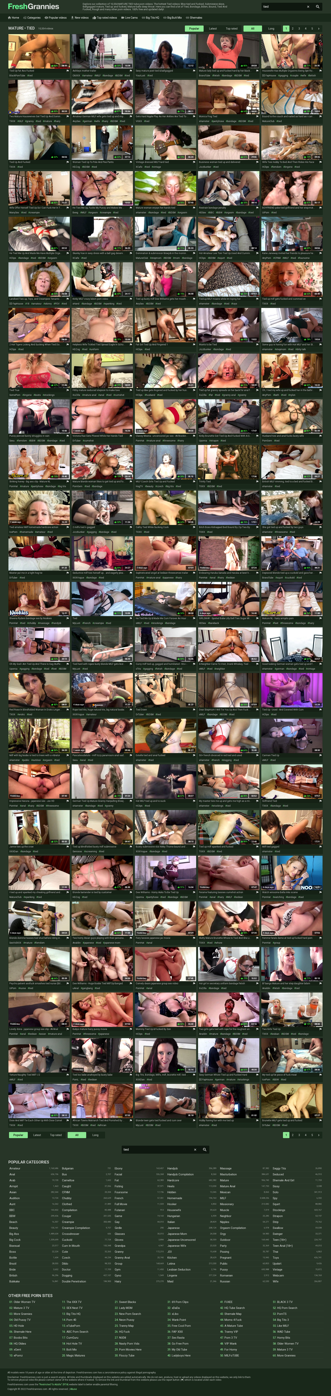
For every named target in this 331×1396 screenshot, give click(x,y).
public (26, 760)
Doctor (66, 1269)
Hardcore (173, 1180)
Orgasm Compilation (233, 1228)
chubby (32, 623)
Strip (276, 1222)
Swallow (278, 1228)
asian (43, 1034)
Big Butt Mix (172, 18)
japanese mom (112, 942)
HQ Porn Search (287, 1308)
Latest (213, 28)
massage (44, 623)
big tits (62, 486)
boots (38, 395)
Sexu (12, 440)
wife (304, 75)
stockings (49, 395)
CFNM (277, 258)
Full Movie (121, 1204)
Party (223, 1245)
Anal (12, 1174)
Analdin (77, 942)
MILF (98, 75)
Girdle (118, 1228)
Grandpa (120, 1245)
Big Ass (14, 1234)
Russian (225, 1281)
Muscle (224, 1210)
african (102, 1125)
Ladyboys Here (181, 1355)
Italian (171, 1222)
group (277, 942)
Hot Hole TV (74, 1343)
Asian (12, 1192)
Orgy (223, 1234)
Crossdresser (70, 1234)
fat (211, 395)
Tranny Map (126, 1326)
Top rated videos (105, 18)
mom (177, 258)
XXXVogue (78, 577)
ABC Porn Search (77, 1331)
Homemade (174, 1198)
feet (276, 623)
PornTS (282, 1314)
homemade (27, 532)
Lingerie (172, 1275)
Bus (64, 1174)
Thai (275, 1251)
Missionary (227, 1204)
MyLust (76, 623)
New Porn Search (130, 1314)
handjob (57, 623)
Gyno (118, 1275)
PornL (76, 1079)
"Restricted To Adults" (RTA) (54, 1384)
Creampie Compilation (76, 1228)
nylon (292, 395)
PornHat (140, 440)
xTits (138, 668)
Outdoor (225, 1240)
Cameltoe (68, 1180)
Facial (118, 1174)
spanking (109, 303)
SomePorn (14, 395)
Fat (117, 1180)
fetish (217, 75)
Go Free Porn (180, 1343)
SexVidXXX (15, 942)
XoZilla (76, 395)
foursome (304, 258)
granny (30, 121)
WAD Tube (283, 1331)
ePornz (18, 1355)
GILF (21, 121)
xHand (76, 303)
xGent (17, 1349)
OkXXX (76, 75)
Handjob (172, 1168)
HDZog (76, 167)
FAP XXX (177, 1331)
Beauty (13, 1228)
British (13, 1275)
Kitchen (172, 1257)
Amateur (14, 1168)
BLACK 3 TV (285, 1302)
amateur (88, 75)
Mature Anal (227, 1186)
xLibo (175, 1314)
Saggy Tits (279, 1168)
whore (219, 942)
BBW (219, 212)
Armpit (13, 1186)
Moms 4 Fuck (233, 1320)
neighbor (220, 668)
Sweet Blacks (127, 1302)
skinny (48, 303)
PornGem (267, 440)
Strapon (278, 1216)
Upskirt (277, 1263)
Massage (226, 1168)
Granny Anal (122, 1257)
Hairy (118, 1281)
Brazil (12, 1263)
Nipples (224, 1222)
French (119, 1198)
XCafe (139, 167)
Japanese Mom (177, 1234)
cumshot (119, 395)
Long (271, 28)
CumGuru (72, 1337)
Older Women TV (24, 1302)
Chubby (66, 1198)
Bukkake (14, 1281)
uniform (95, 349)
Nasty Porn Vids (129, 1343)
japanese (169, 577)
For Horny (230, 1349)
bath (276, 395)
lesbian (231, 577)
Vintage (277, 1269)
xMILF (139, 623)
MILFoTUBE (231, 1355)
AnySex (76, 121)
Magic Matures (75, 1355)
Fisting (119, 1186)
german (88, 121)
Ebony (118, 1168)
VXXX (139, 121)
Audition (14, 1198)
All (252, 28)
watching (279, 897)
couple (294, 75)
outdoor (37, 760)
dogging (227, 760)
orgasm (94, 212)
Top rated (232, 28)
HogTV (139, 486)
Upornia (203, 440)
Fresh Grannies (33, 6)
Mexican (225, 1192)
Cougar (66, 1216)
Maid (170, 1281)
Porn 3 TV (230, 1337)
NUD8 (122, 1337)
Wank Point (179, 1320)
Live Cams (129, 18)
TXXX (12, 121)
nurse (23, 988)
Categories (32, 18)
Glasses (120, 1234)
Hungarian (173, 1216)
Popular (194, 28)
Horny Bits (283, 1337)
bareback (214, 623)
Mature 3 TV (21, 1308)
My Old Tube (179, 1349)
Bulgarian (68, 1168)
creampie (35, 212)
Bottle (13, 1257)
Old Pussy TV (22, 1320)
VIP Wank (230, 1343)
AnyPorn (266, 258)
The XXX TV (74, 1302)
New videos (79, 18)
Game (118, 1216)
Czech (66, 1257)
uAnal (76, 988)
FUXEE (228, 1302)
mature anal (90, 395)
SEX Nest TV (74, 1308)
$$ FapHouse (269, 75)
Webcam (278, 1275)
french (87, 623)
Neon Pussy (126, 1320)
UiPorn (265, 212)
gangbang (87, 988)
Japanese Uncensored (181, 1240)
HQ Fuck (124, 1331)
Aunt (12, 1204)
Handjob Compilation (180, 1174)
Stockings (279, 1210)
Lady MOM (125, 1308)
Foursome (121, 1192)
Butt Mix (71, 1349)
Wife (276, 1281)
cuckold (290, 577)
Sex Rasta (178, 1337)
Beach (13, 1222)
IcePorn (13, 532)
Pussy (224, 1269)
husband (150, 395)
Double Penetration (74, 1281)
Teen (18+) (279, 1240)
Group (118, 1263)
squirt (222, 258)
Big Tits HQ (150, 18)
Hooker (172, 1204)
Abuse (73, 1389)
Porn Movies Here (130, 1349)
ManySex (14, 212)
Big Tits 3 (283, 1320)
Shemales (194, 18)
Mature (224, 1180)
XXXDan (13, 851)
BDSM (119, 75)
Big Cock (14, 1240)
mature (48, 121)
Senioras (77, 851)
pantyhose (218, 121)
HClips (265, 167)
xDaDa (176, 1308)
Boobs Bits (21, 1337)
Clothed (67, 1204)
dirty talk (301, 349)
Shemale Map (233, 1314)
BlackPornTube (17, 75)
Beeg (75, 212)
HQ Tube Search (234, 1308)
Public (224, 1263)
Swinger (278, 1234)
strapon (215, 440)
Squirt (276, 1204)
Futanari (120, 1210)
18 (28, 303)
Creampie (68, 1222)
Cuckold (67, 1240)
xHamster (204, 121)
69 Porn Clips (180, 1302)
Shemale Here (22, 1331)
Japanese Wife (176, 1245)
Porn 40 (71, 1320)
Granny (119, 1251)
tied (31, 75)
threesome (169, 440)
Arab (12, 1180)
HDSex (202, 212)
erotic (22, 714)
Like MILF (283, 1326)
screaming (91, 851)
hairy (57, 121)
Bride (12, 1269)
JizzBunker (205, 167)
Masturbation (228, 1174)
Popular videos (55, 18)
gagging (283, 75)
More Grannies (23, 1314)
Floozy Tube (126, 1355)
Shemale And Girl (283, 1180)
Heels (171, 1186)
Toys (276, 1257)
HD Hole (19, 1326)
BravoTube (204, 75)
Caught (66, 1186)
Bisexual (14, 1245)
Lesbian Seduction (179, 1269)
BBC (211, 212)
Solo (276, 1192)
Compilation (69, 1210)
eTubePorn (73, 1326)
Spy (275, 1198)
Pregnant (225, 1257)
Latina (171, 1263)
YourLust (140, 75)
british (312, 75)
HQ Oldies (20, 1343)
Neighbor (225, 1216)
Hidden (171, 1192)
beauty (149, 486)
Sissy (276, 1186)
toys (235, 303)
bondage (108, 75)
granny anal (229, 395)
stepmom (156, 258)
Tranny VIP (231, 1331)
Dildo (65, 1263)
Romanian (226, 1275)
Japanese (173, 1228)
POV (57, 303)
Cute (65, 1251)
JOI (169, 1251)
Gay (117, 1222)
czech (160, 486)
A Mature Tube (233, 1326)
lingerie (288, 167)
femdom (276, 167)
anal (102, 395)
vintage (157, 167)
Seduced (278, 1174)
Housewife (174, 1210)
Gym (117, 1269)
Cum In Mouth (71, 1245)
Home (13, 18)
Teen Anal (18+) (283, 1245)
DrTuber (77, 440)
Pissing (224, 1251)
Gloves (119, 1240)
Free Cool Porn (181, 1326)
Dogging (67, 1275)
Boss (12, 1251)
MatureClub (268, 121)
